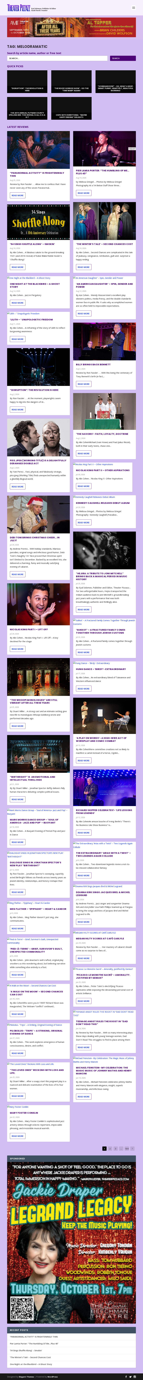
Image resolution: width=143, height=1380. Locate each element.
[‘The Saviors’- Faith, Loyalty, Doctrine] (104, 411)
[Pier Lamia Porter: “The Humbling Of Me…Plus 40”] (104, 148)
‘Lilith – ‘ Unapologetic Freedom (31, 319)
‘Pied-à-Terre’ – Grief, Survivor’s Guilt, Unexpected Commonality (36, 950)
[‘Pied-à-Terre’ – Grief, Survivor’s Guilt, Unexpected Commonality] (38, 941)
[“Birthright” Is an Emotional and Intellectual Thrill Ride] (38, 754)
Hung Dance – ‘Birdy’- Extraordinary (101, 669)
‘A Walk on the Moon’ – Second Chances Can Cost (36, 993)
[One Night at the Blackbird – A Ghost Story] (38, 278)
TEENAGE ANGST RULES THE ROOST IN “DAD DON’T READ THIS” (102, 1023)
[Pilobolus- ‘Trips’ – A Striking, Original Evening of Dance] (38, 1025)
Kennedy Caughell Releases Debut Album (103, 503)
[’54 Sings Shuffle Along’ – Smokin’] (38, 222)
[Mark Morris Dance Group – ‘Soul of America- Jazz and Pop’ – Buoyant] (38, 812)
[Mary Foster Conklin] (38, 1107)
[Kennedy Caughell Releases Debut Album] (104, 497)
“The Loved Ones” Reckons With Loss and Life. (37, 1071)
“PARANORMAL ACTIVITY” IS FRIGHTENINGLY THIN (37, 174)
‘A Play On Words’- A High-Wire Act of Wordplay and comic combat (101, 739)
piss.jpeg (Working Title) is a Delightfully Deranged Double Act (38, 462)
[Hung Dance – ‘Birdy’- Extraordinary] (104, 663)
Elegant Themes (26, 1377)
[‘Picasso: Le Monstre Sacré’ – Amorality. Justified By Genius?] (104, 969)
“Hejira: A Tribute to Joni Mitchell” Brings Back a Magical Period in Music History (101, 576)
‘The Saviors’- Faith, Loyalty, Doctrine (102, 434)
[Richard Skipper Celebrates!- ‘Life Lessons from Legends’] (104, 788)
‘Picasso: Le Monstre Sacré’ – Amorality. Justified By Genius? (103, 976)
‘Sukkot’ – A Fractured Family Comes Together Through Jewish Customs (100, 631)
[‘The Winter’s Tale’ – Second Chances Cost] (104, 221)
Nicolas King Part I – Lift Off (29, 629)
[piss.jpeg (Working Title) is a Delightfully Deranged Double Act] (38, 437)
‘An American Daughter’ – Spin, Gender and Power (104, 285)
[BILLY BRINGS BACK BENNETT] (104, 341)
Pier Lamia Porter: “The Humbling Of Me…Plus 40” (102, 172)
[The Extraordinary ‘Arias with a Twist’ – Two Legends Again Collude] (104, 845)
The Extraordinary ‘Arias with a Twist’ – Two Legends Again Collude (103, 854)
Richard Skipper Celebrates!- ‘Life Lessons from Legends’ (104, 812)
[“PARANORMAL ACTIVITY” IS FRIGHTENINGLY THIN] (38, 150)
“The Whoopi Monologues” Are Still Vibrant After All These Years (34, 701)
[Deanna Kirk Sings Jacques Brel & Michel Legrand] (104, 886)
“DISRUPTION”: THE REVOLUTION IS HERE (34, 390)
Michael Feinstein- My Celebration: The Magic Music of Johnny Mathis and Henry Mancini (104, 1070)
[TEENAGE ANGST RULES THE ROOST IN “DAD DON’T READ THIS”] (104, 1013)
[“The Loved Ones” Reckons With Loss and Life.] (38, 1064)
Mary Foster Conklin (24, 1112)
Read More (17, 195)
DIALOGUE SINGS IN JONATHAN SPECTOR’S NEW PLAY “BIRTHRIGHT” (35, 864)
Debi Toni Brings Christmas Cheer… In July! (34, 539)
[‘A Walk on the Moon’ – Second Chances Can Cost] (38, 985)
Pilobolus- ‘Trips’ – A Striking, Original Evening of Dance (36, 1032)
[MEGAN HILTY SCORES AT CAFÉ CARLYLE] (104, 933)
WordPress (52, 1377)
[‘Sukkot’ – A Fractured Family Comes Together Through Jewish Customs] (104, 622)
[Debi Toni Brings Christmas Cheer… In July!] (38, 514)
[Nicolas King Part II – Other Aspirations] (102, 464)
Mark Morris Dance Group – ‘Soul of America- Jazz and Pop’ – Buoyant (34, 821)
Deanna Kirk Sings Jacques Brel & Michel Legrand (103, 894)
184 (127, 1148)
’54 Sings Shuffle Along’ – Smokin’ (32, 244)
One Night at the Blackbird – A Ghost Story (35, 285)
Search (116, 58)
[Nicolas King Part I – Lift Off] (38, 604)
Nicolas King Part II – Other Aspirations (103, 470)
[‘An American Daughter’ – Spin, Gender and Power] (104, 278)
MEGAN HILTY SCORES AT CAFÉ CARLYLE (100, 938)
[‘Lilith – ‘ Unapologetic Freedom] (38, 313)
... (121, 1148)
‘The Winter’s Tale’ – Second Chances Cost (104, 244)
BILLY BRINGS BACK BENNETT (93, 364)
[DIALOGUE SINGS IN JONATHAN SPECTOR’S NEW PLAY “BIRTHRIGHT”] (38, 854)
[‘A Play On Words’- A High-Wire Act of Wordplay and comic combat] (104, 716)
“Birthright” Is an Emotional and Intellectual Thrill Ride (32, 778)
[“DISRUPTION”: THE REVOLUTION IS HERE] (38, 367)
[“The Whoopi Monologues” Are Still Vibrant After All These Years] (38, 677)
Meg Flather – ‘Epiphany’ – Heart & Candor (38, 909)
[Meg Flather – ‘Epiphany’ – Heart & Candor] (38, 903)
